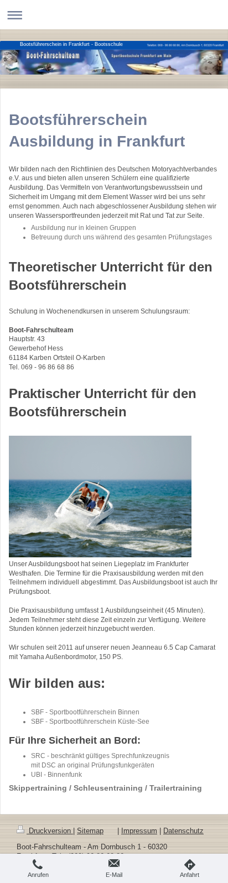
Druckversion (50, 831)
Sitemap (90, 831)
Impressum (139, 831)
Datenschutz (183, 831)
